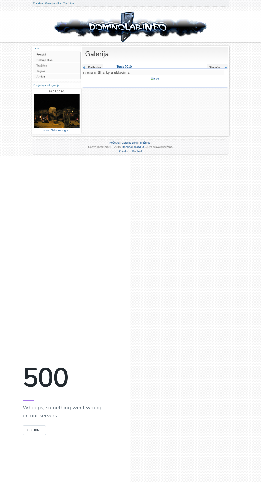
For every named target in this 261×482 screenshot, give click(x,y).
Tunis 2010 (124, 67)
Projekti (41, 55)
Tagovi (40, 71)
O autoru (124, 151)
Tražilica (68, 3)
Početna (38, 3)
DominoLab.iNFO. (133, 147)
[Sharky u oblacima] (155, 79)
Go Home (34, 430)
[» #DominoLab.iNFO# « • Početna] (131, 26)
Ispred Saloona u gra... (56, 130)
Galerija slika (53, 3)
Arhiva (40, 77)
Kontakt (137, 151)
